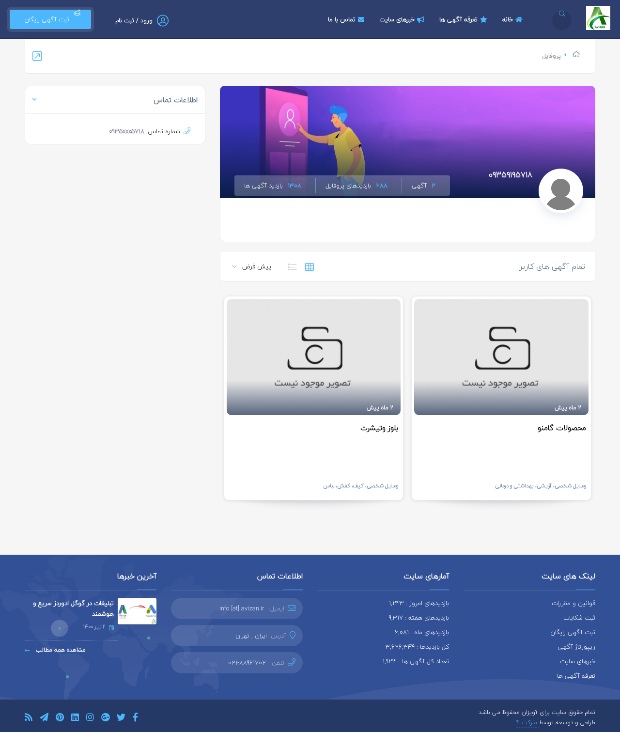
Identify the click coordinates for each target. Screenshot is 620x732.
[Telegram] (44, 719)
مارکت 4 (527, 722)
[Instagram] (90, 719)
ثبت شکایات (579, 617)
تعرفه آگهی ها (458, 19)
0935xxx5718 (126, 131)
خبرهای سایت (397, 19)
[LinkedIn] (75, 719)
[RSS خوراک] (28, 719)
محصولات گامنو (562, 427)
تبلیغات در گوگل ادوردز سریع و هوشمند (73, 608)
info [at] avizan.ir (241, 608)
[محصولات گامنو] (501, 357)
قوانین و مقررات (573, 603)
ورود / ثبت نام (134, 21)
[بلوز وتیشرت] (314, 357)
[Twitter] (121, 719)
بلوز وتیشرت (379, 427)
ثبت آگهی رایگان (44, 19)
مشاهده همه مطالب (60, 650)
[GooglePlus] (105, 719)
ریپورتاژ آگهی (576, 646)
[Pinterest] (60, 719)
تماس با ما (342, 19)
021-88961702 (247, 662)
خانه (507, 19)
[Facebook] (135, 719)
